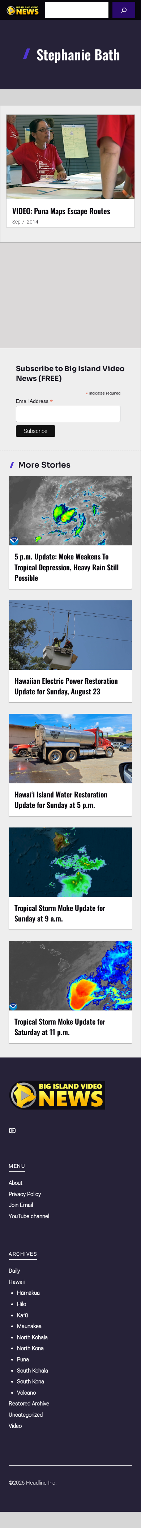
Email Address (34, 401)
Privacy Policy (25, 1194)
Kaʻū (22, 1315)
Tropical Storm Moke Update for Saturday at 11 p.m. (59, 1026)
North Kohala (32, 1337)
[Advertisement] (70, 293)
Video (15, 1426)
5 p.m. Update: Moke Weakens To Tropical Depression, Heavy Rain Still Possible (66, 567)
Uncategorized (26, 1415)
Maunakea (29, 1326)
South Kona (30, 1381)
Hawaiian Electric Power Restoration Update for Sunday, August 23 (66, 686)
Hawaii (17, 1282)
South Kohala (32, 1370)
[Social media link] (12, 1130)
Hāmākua (28, 1293)
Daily (14, 1271)
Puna (23, 1359)
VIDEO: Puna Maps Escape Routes (61, 210)
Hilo (21, 1304)
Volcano (26, 1392)
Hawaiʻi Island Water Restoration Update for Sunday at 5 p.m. (60, 799)
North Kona (30, 1348)
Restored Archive (29, 1403)
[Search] (123, 10)
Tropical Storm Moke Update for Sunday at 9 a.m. (59, 913)
